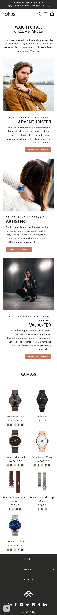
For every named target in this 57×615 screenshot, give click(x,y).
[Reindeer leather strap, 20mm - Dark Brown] (9, 509)
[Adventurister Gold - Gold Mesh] (7, 465)
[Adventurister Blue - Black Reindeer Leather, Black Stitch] (22, 550)
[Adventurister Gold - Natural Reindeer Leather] (15, 465)
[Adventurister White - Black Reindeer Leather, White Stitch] (45, 465)
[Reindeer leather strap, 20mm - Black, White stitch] (20, 509)
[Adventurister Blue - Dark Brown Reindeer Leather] (11, 550)
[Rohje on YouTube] (21, 604)
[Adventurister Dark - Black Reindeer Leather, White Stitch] (18, 425)
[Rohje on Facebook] (15, 604)
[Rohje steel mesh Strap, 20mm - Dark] (42, 509)
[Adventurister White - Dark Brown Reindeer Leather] (38, 465)
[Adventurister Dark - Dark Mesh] (7, 425)
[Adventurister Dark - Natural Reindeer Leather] (15, 425)
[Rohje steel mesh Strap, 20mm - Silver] (38, 509)
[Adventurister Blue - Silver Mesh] (7, 550)
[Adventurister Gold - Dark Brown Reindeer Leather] (11, 465)
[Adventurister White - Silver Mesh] (35, 465)
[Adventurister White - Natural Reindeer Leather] (42, 465)
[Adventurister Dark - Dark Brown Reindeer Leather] (11, 425)
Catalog (28, 579)
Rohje (28, 569)
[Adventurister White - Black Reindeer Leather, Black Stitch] (49, 465)
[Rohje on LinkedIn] (45, 604)
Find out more (38, 149)
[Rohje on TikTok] (39, 604)
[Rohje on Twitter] (27, 604)
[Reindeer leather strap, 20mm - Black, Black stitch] (17, 509)
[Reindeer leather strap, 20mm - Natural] (13, 509)
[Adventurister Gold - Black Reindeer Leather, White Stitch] (18, 465)
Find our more (19, 249)
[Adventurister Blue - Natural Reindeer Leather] (15, 550)
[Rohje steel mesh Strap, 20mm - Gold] (45, 509)
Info (27, 559)
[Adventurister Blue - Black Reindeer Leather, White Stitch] (18, 550)
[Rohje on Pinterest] (33, 604)
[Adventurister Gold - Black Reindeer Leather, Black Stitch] (22, 465)
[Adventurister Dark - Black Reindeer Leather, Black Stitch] (22, 425)
